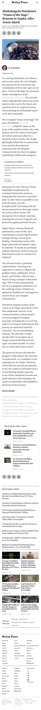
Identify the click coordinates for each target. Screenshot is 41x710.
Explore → (7, 179)
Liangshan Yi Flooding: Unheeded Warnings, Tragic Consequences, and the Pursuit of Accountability (19, 412)
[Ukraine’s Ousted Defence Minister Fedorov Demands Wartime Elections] (7, 446)
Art (9, 26)
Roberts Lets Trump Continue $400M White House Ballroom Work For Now (30, 608)
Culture (4, 26)
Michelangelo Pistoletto (13, 97)
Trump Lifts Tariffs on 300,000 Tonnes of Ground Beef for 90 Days (10, 608)
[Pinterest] (14, 33)
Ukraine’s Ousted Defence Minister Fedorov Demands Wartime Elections (24, 448)
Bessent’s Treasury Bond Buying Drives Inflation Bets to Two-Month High (18, 545)
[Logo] (20, 2)
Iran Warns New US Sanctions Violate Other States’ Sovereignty (28, 587)
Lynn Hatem (15, 68)
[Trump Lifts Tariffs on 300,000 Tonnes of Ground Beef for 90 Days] (11, 599)
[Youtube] (28, 680)
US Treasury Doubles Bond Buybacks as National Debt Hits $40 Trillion (23, 462)
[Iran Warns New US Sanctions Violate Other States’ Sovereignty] (30, 578)
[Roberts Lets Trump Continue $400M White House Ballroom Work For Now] (30, 599)
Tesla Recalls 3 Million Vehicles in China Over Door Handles (19, 539)
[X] (9, 33)
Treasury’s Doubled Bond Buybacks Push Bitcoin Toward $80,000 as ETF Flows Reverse (24, 434)
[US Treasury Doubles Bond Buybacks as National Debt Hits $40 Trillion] (7, 460)
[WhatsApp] (19, 33)
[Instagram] (28, 673)
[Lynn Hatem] (5, 67)
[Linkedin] (28, 675)
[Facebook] (4, 33)
